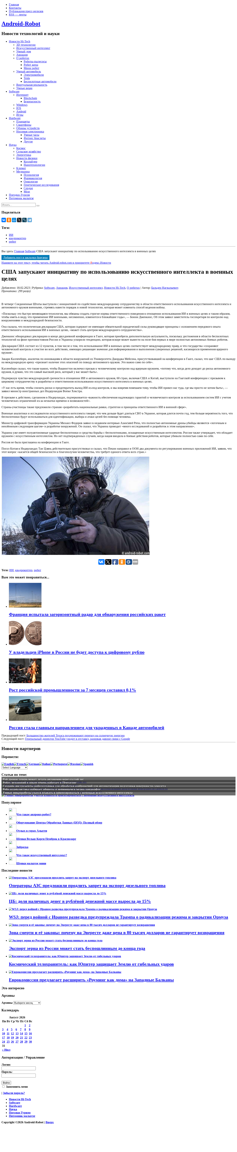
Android (21, 111)
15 (25, 1033)
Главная (14, 4)
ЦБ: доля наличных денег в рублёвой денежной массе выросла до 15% (80, 901)
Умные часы (31, 134)
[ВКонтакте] (3, 220)
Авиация (22, 54)
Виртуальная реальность (31, 84)
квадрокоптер (17, 238)
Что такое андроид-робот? (33, 814)
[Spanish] (86, 764)
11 (8, 1033)
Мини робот (31, 68)
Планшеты (23, 121)
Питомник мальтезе (21, 198)
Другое (28, 141)
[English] (7, 764)
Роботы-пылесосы (35, 61)
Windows (21, 104)
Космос (21, 148)
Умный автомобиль (28, 71)
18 (8, 1037)
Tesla (27, 78)
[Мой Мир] (14, 220)
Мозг (27, 191)
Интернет (22, 94)
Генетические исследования (41, 184)
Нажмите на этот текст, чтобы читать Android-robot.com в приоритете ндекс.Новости (56, 262)
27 (17, 1041)
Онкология (31, 181)
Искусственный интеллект (33, 48)
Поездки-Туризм (19, 194)
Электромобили (34, 74)
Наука (12, 144)
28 (21, 1041)
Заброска (22, 847)
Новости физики (26, 158)
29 (25, 1041)
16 (30, 1033)
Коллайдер (30, 161)
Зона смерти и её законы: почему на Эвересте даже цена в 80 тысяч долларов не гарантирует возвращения (116, 932)
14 (21, 1033)
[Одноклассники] (9, 220)
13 (17, 1033)
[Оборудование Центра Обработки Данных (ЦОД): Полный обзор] (12, 822)
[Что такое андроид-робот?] (12, 814)
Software (14, 91)
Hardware (15, 118)
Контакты (15, 7)
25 (8, 1041)
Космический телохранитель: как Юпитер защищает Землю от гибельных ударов (91, 964)
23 (30, 1037)
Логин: (6, 1064)
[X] (19, 220)
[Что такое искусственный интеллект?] (12, 855)
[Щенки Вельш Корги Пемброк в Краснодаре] (12, 838)
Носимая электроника (30, 131)
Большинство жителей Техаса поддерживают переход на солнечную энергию (75, 735)
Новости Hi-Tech (19, 41)
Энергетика (23, 154)
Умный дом (23, 51)
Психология (31, 174)
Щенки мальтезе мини (31, 863)
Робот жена (31, 64)
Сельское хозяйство (28, 151)
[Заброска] (12, 847)
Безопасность (32, 101)
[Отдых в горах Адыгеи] (12, 830)
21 (21, 1037)
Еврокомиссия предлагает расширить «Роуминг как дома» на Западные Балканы (91, 979)
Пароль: (6, 1071)
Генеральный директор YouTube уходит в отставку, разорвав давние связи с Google (77, 738)
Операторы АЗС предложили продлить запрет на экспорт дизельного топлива (87, 885)
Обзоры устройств (28, 128)
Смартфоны (23, 124)
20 (17, 1037)
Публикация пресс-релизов (26, 11)
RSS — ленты (17, 14)
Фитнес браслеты (35, 138)
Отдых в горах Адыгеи (31, 830)
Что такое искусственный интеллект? (41, 855)
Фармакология (33, 178)
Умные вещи (24, 88)
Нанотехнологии (34, 164)
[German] (32, 764)
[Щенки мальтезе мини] (12, 863)
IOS (18, 108)
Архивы (7, 1002)
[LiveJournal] (24, 220)
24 (3, 1041)
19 (12, 1037)
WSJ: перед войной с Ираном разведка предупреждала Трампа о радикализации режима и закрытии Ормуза (118, 917)
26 (12, 1041)
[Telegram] (29, 220)
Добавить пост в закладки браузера (25, 257)
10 (3, 1033)
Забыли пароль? (14, 1093)
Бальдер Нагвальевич (164, 287)
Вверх (50, 1122)
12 (12, 1033)
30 (30, 1041)
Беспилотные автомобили (40, 81)
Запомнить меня (16, 1086)
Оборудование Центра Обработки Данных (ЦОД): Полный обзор (59, 822)
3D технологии (26, 44)
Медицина (23, 171)
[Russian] (73, 764)
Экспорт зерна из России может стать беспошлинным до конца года (77, 948)
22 (25, 1037)
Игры (19, 114)
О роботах (22, 58)
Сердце (28, 188)
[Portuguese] (58, 764)
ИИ (11, 234)
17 (3, 1037)
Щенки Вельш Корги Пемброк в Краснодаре (46, 838)
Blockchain (30, 98)
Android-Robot (20, 23)
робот (12, 241)
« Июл (6, 1049)
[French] (20, 764)
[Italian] (44, 764)
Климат (21, 168)
